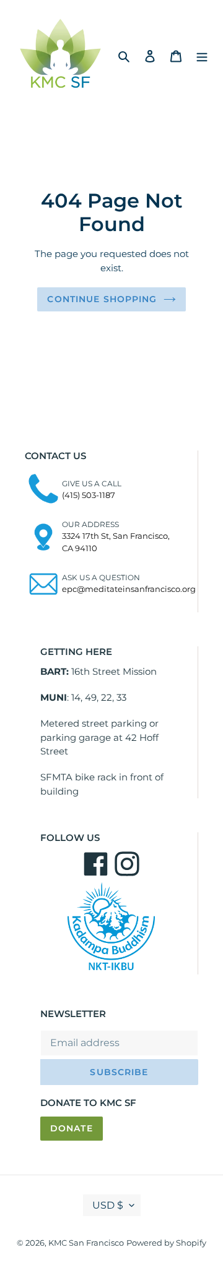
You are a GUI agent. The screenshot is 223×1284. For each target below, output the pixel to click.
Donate (71, 1128)
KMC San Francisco (86, 1243)
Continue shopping (102, 299)
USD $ (107, 1205)
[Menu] (202, 55)
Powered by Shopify (166, 1243)
